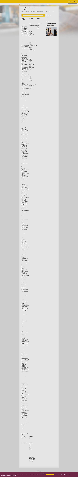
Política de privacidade (42, 473)
